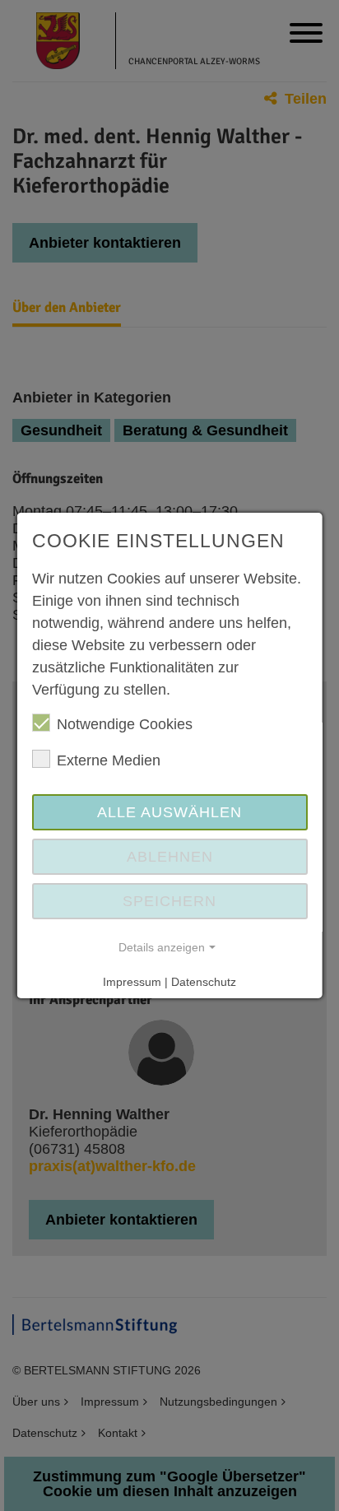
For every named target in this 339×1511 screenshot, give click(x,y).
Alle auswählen (169, 812)
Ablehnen (169, 856)
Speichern (169, 901)
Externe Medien (108, 760)
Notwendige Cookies (125, 724)
